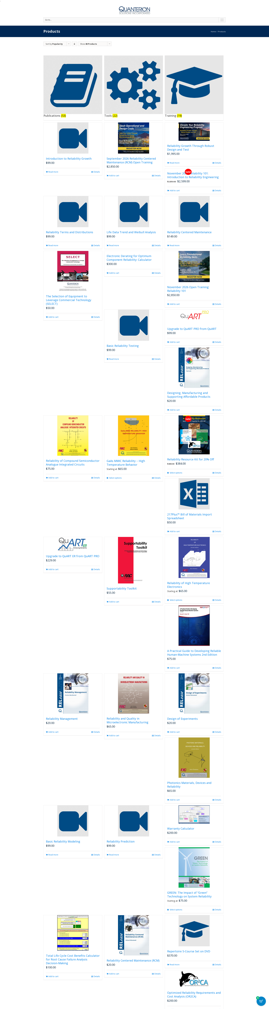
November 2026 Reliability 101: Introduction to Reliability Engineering (193, 175)
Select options (115, 478)
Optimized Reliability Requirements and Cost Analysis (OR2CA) (194, 994)
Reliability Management (62, 719)
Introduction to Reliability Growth (69, 158)
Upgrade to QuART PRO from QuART (192, 329)
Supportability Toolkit (122, 588)
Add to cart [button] (114, 175)
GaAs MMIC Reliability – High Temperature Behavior (126, 462)
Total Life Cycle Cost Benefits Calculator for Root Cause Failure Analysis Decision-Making (73, 959)
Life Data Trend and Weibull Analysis (131, 232)
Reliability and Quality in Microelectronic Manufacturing (127, 720)
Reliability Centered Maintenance (189, 232)
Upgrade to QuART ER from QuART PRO (72, 556)
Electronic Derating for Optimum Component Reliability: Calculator (129, 258)
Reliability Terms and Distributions (69, 232)
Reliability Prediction (120, 841)
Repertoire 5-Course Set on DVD (188, 951)
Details (97, 172)
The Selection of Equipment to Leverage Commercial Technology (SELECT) (68, 300)
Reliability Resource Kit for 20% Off (190, 459)
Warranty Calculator (180, 828)
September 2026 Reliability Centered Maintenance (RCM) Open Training (131, 160)
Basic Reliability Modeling (63, 841)
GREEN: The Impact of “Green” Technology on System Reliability (189, 894)
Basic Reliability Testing (123, 346)
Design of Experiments (182, 719)
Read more (53, 172)
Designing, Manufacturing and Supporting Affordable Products (188, 394)
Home (213, 31)
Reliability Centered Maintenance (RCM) (133, 960)
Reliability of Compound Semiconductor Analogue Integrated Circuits (72, 462)
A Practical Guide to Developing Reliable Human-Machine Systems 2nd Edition (194, 652)
